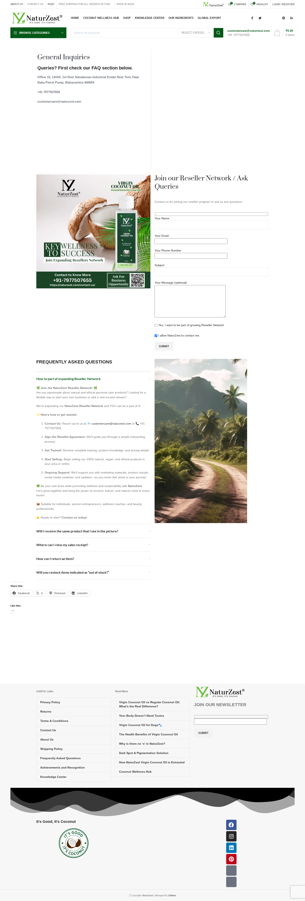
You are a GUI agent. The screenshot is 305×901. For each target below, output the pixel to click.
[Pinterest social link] (284, 18)
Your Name (162, 218)
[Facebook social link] (252, 18)
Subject (159, 265)
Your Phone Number (168, 250)
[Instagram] (231, 836)
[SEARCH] (218, 33)
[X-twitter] (231, 882)
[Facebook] (231, 825)
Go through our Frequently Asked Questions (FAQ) (187, 645)
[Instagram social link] (268, 18)
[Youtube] (231, 870)
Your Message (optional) (171, 282)
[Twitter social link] (260, 18)
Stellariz (172, 895)
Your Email (162, 235)
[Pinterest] (231, 859)
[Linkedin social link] (291, 18)
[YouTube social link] (276, 18)
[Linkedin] (231, 848)
